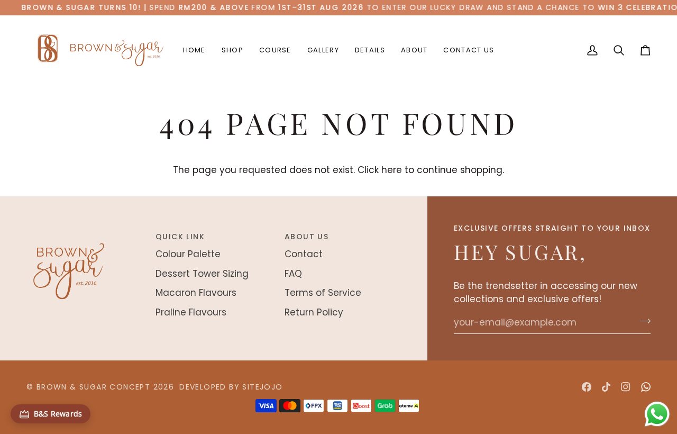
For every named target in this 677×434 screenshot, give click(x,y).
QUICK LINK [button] (180, 236)
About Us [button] (306, 236)
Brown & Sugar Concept (93, 387)
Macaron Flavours (195, 292)
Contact (304, 254)
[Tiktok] (606, 387)
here (391, 170)
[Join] (642, 321)
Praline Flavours (190, 312)
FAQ (293, 273)
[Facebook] (586, 387)
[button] (232, 50)
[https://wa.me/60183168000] (646, 387)
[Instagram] (625, 387)
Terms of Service (323, 292)
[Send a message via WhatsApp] (657, 414)
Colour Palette (188, 254)
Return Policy (314, 312)
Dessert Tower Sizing (202, 273)
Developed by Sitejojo (230, 387)
